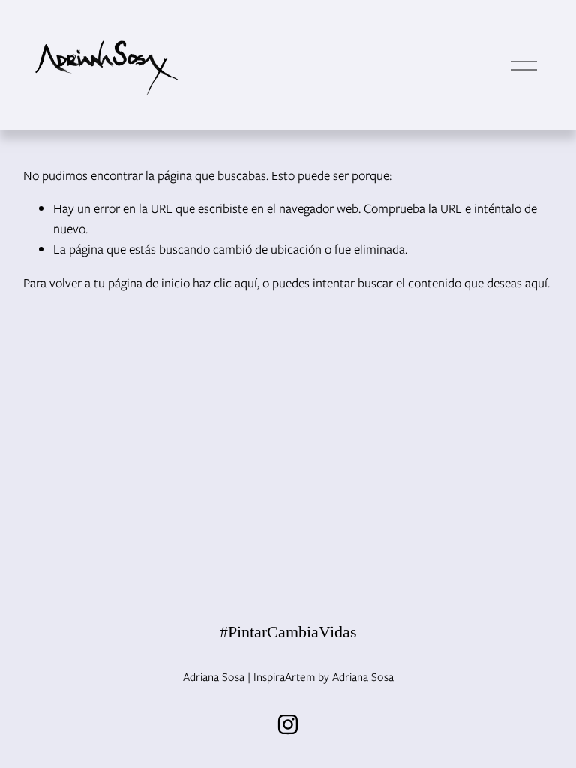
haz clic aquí (225, 283)
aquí (536, 283)
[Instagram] (288, 724)
